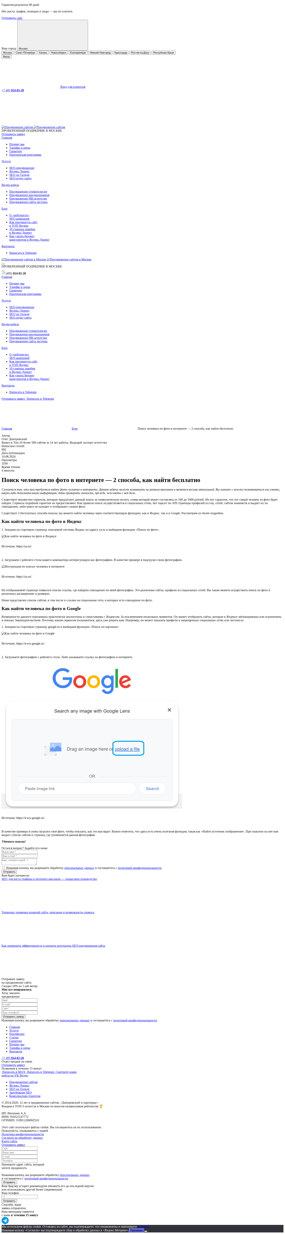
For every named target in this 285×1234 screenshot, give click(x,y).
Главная (7, 137)
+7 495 (13, 90)
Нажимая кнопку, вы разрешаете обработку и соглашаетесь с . (84, 868)
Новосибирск (58, 52)
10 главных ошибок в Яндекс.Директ (22, 231)
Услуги (6, 161)
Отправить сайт (12, 18)
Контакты (8, 246)
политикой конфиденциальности (140, 868)
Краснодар (121, 52)
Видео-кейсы (10, 185)
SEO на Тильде (19, 175)
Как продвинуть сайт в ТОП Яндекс (23, 224)
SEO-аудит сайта (20, 178)
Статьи (14, 1037)
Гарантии (15, 151)
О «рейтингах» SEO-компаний (19, 217)
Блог (5, 208)
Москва (7, 52)
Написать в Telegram (22, 252)
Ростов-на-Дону (140, 52)
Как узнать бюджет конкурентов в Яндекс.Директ (29, 238)
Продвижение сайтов (23, 1082)
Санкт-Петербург (25, 52)
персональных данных (79, 868)
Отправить (9, 1182)
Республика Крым (163, 52)
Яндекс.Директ (19, 171)
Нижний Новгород (100, 52)
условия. (143, 1226)
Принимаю (136, 1230)
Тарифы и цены (19, 147)
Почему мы (16, 144)
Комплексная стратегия (24, 1096)
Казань (43, 52)
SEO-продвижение (21, 168)
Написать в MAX (14, 1072)
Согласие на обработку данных (22, 1137)
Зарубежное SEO (20, 1092)
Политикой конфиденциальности (71, 1130)
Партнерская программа (25, 154)
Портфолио (16, 1034)
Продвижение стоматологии (28, 191)
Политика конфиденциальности (23, 1134)
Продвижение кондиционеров (29, 195)
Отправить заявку (13, 134)
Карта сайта (9, 1141)
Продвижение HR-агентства (28, 198)
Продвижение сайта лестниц (28, 202)
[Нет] (145, 1231)
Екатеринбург (78, 52)
